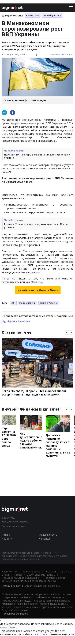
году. (41, 282)
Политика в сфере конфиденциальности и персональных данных (33, 579)
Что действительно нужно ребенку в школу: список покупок (31, 440)
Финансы (44, 538)
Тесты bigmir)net (52, 15)
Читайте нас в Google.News (37, 290)
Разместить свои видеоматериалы (34, 574)
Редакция (50, 571)
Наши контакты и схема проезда (21, 571)
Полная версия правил (15, 613)
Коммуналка (32, 15)
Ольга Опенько (64, 54)
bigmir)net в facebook (16, 321)
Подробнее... (8, 627)
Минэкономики (27, 302)
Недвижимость (48, 534)
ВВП (13, 302)
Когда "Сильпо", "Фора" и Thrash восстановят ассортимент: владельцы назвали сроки (34, 392)
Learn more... (41, 634)
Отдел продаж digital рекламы (42, 585)
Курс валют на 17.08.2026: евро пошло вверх (9, 436)
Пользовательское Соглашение (21, 577)
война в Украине (49, 302)
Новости (7, 538)
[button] (67, 332)
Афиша (6, 534)
